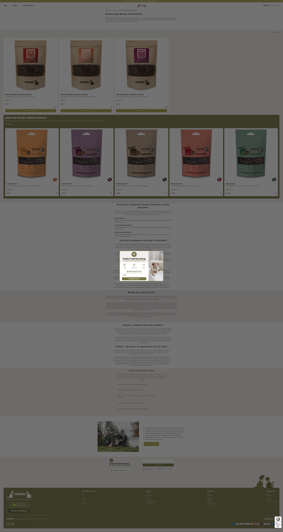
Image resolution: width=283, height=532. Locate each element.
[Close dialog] (162, 252)
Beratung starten (134, 279)
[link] (134, 271)
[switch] (278, 526)
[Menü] (281, 517)
